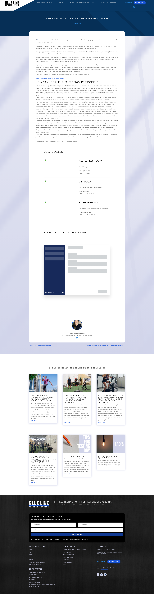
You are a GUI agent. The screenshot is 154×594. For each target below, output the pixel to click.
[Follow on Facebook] (98, 574)
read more (34, 420)
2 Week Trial (33, 575)
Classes (32, 580)
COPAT (31, 550)
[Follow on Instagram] (101, 574)
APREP (31, 560)
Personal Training (35, 577)
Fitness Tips (77, 23)
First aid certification (37, 562)
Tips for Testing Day (74, 456)
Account (127, 2)
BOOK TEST (139, 2)
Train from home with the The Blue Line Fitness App (42, 585)
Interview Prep (34, 582)
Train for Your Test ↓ (46, 3)
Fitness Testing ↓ (83, 3)
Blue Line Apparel (109, 3)
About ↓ (61, 3)
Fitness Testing (37, 546)
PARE (30, 552)
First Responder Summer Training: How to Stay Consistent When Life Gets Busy (42, 398)
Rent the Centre (68, 555)
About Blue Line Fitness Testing (74, 550)
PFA (30, 557)
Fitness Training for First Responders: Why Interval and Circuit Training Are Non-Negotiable (76, 399)
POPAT (31, 555)
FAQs (64, 565)
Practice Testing (35, 565)
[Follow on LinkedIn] (77, 337)
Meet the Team (68, 557)
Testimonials (67, 562)
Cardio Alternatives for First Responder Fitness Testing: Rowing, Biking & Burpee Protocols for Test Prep (110, 399)
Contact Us (103, 546)
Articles (70, 3)
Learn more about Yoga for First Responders (50, 78)
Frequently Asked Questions (107, 457)
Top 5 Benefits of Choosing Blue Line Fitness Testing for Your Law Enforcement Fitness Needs (43, 459)
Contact (95, 3)
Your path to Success (37, 572)
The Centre (67, 552)
